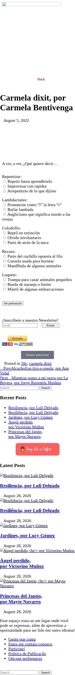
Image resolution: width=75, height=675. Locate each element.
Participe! (16, 648)
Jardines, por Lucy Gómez (30, 417)
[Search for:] (20, 387)
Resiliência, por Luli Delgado (33, 412)
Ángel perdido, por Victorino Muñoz (26, 424)
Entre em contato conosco (30, 644)
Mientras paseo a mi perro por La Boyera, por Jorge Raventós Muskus (34, 380)
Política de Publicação (27, 653)
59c (24, 363)
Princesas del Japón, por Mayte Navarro (25, 434)
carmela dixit (40, 363)
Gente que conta (22, 639)
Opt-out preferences (25, 658)
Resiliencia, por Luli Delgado (33, 407)
